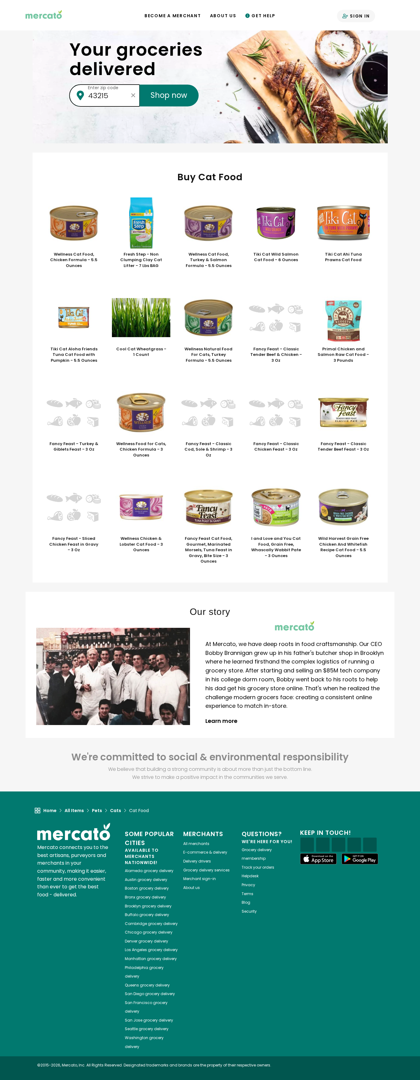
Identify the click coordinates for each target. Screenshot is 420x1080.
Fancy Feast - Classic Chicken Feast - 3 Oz (276, 446)
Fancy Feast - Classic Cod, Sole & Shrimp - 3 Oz (208, 449)
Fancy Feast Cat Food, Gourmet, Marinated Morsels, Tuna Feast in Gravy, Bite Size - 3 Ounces (208, 550)
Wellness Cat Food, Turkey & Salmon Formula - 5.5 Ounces (209, 260)
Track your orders (258, 867)
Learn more (222, 721)
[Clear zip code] (133, 95)
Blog (246, 902)
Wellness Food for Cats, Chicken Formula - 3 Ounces (141, 449)
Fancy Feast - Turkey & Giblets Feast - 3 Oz (74, 446)
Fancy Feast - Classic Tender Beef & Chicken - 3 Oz (276, 354)
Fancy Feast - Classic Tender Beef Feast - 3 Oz (343, 446)
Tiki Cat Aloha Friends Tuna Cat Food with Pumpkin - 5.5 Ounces (73, 354)
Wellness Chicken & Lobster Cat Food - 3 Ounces (141, 544)
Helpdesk (250, 876)
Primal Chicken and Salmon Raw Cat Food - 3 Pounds (343, 354)
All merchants (196, 843)
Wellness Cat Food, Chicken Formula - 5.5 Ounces (73, 260)
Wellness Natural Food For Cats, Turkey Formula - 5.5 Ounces (208, 354)
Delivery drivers (197, 861)
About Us (223, 16)
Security (249, 911)
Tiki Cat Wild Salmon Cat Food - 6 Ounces (276, 257)
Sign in (359, 16)
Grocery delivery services (206, 870)
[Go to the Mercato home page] (44, 14)
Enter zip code (103, 88)
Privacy (248, 884)
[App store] (318, 858)
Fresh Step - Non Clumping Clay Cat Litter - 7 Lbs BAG (141, 260)
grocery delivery (149, 870)
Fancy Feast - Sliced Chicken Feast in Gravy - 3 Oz (73, 544)
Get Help (262, 16)
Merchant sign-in (199, 878)
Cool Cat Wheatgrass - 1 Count (141, 352)
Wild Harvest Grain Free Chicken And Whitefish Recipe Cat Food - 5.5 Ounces (343, 547)
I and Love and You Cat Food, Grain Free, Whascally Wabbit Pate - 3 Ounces (276, 547)
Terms (247, 893)
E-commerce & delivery (205, 852)
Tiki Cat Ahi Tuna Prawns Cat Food (343, 257)
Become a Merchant (173, 16)
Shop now (169, 95)
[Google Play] (360, 858)
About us (191, 887)
